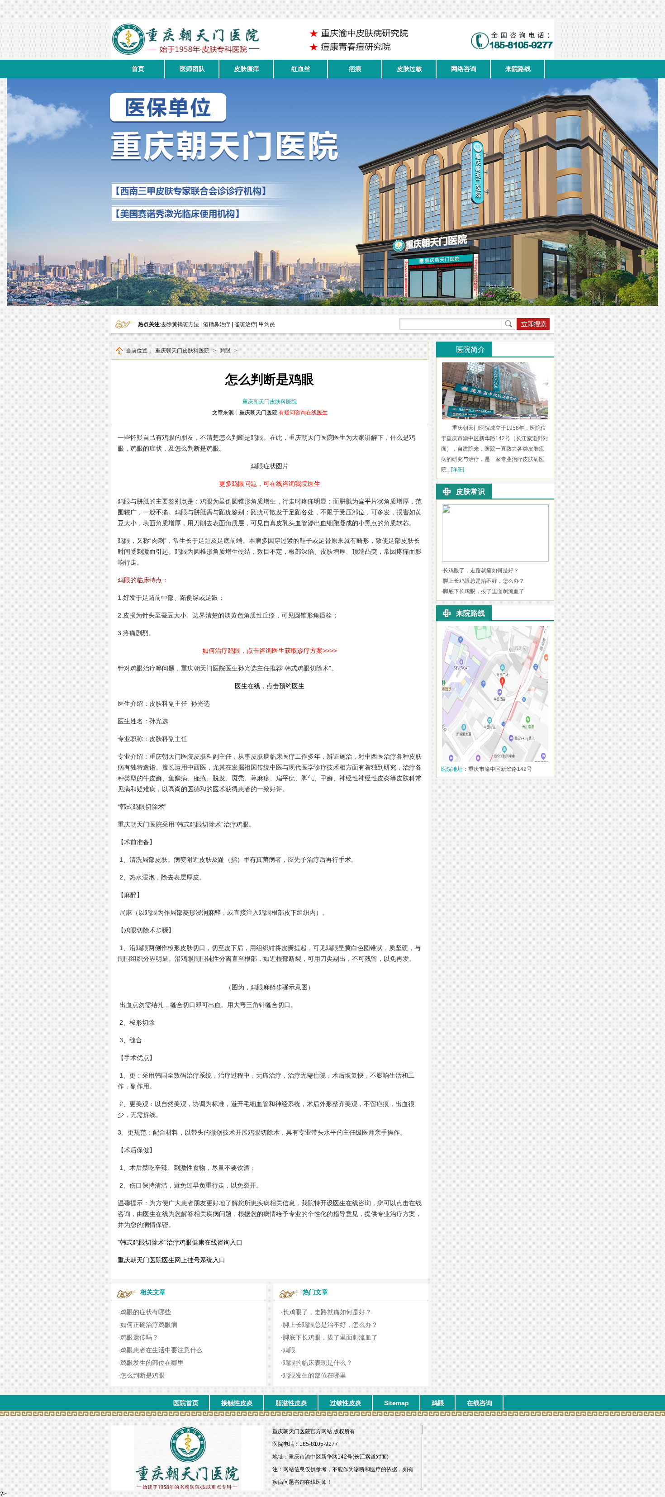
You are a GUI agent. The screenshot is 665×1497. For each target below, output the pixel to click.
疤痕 (355, 68)
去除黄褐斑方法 (180, 324)
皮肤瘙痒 (246, 68)
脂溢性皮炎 (291, 1403)
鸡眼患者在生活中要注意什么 (161, 1350)
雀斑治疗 (245, 324)
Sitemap (396, 1403)
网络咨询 (463, 68)
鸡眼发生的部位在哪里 (152, 1362)
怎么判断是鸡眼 (142, 1375)
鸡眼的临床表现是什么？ (317, 1362)
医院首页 (186, 1403)
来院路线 (518, 68)
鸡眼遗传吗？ (139, 1337)
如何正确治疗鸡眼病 (148, 1324)
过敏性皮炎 (345, 1403)
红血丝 (300, 68)
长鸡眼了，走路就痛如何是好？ (327, 1312)
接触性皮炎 (237, 1403)
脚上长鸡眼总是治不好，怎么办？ (330, 1324)
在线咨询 (479, 1403)
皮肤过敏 (409, 68)
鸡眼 (225, 350)
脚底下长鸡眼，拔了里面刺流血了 (330, 1337)
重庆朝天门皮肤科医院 (182, 350)
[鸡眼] (495, 507)
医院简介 (470, 349)
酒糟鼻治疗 (216, 324)
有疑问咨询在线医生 (303, 412)
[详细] (457, 469)
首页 (138, 68)
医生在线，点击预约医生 (269, 685)
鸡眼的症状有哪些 (145, 1312)
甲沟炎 (267, 324)
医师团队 (192, 68)
